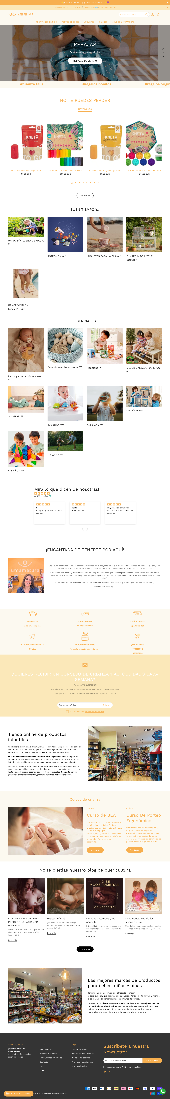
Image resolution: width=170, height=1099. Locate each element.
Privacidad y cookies (81, 1058)
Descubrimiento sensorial (65, 367)
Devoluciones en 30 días (51, 1058)
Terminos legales (79, 1066)
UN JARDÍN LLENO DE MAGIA (26, 242)
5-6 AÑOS (16, 470)
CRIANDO (103, 22)
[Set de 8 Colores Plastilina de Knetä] (144, 143)
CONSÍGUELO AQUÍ (85, 57)
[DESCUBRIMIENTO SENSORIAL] (65, 345)
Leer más (12, 940)
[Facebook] (104, 1071)
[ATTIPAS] (144, 346)
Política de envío (79, 1049)
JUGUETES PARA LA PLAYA (104, 256)
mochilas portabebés (29, 769)
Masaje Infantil (56, 918)
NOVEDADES (85, 109)
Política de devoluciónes (83, 1053)
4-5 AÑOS (134, 410)
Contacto (44, 1062)
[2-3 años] (65, 403)
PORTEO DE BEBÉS (70, 22)
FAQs (42, 1066)
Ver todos (85, 949)
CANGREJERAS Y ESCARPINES (18, 307)
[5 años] (144, 396)
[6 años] (26, 449)
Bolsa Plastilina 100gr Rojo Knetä (26, 170)
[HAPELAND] (105, 346)
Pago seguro (45, 1049)
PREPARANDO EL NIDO (46, 22)
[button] (158, 14)
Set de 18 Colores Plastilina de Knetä (65, 170)
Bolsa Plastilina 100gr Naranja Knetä (105, 170)
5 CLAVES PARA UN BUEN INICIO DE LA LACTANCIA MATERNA (23, 922)
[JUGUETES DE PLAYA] (105, 234)
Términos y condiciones (82, 1062)
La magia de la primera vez (24, 377)
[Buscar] (146, 14)
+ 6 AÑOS (55, 455)
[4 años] (105, 403)
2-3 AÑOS (56, 425)
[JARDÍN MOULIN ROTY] (26, 227)
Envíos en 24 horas (48, 1053)
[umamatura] (20, 14)
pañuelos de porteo (71, 769)
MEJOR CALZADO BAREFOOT (143, 369)
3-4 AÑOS (95, 425)
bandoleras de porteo (50, 769)
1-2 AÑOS (15, 416)
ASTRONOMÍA (57, 256)
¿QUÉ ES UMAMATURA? (123, 22)
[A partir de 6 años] (65, 441)
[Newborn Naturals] (26, 350)
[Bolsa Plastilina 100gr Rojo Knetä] (26, 143)
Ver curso (95, 850)
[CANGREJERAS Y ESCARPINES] (26, 283)
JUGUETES (89, 22)
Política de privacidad (94, 712)
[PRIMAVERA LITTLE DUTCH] (144, 234)
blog (42, 1070)
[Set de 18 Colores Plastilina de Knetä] (65, 143)
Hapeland (94, 367)
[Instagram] (108, 1071)
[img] (86, 493)
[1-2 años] (26, 399)
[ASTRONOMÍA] (65, 234)
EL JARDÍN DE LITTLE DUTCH (139, 258)
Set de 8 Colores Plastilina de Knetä (144, 170)
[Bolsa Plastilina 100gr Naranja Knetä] (105, 143)
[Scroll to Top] (165, 1085)
